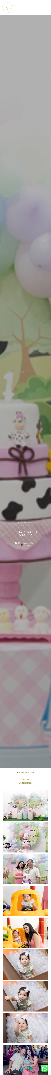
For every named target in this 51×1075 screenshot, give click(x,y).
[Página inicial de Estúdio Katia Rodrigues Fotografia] (7, 7)
